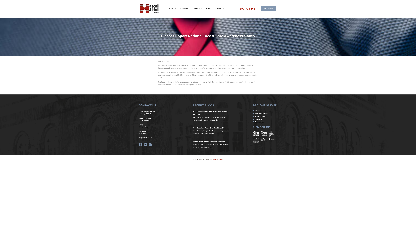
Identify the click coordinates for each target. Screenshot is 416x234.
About (172, 9)
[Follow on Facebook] (140, 144)
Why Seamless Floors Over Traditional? (208, 128)
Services (184, 9)
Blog (208, 9)
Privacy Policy (218, 160)
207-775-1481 (248, 8)
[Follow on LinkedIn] (145, 144)
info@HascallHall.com (145, 138)
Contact (218, 9)
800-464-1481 (143, 133)
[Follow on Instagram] (150, 144)
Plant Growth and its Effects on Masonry (209, 142)
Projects (198, 9)
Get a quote (268, 9)
